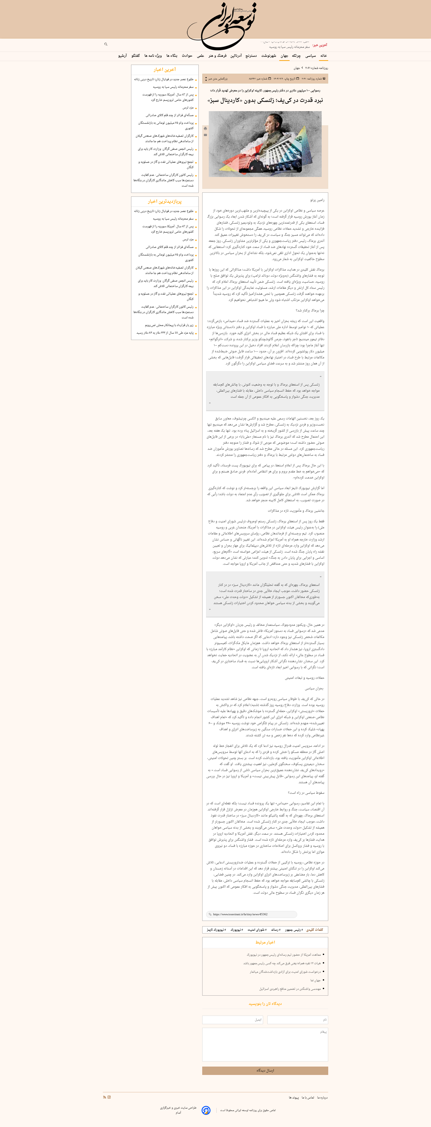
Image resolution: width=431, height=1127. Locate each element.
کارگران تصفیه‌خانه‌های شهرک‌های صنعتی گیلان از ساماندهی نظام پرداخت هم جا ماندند (165, 138)
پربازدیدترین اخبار (165, 202)
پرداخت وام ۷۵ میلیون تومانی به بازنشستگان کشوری (166, 125)
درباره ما (322, 1098)
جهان (284, 56)
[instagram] (108, 1097)
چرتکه (297, 56)
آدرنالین (236, 56)
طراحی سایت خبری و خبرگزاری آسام (178, 1110)
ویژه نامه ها (153, 56)
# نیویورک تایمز (216, 930)
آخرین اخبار (165, 70)
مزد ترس (188, 107)
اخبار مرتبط (265, 942)
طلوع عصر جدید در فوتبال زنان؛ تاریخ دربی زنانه (164, 79)
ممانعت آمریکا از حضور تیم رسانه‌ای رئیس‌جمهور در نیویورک (284, 955)
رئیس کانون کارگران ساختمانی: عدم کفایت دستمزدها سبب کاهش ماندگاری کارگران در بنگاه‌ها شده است (163, 180)
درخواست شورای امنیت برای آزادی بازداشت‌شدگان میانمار (285, 972)
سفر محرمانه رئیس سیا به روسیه (289, 45)
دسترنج (251, 56)
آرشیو (123, 56)
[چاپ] (205, 129)
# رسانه (276, 930)
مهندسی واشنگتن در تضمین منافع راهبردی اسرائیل (290, 989)
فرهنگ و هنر (218, 56)
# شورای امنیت (257, 930)
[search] (110, 45)
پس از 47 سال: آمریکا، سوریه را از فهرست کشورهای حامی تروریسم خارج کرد (168, 97)
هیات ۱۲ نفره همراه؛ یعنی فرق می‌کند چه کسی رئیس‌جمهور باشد (282, 963)
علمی (201, 56)
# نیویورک (237, 930)
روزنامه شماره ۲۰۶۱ (316, 68)
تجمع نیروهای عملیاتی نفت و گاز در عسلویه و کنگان (166, 164)
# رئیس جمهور (294, 930)
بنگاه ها (172, 56)
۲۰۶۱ (311, 78)
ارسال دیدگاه (265, 1071)
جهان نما (315, 980)
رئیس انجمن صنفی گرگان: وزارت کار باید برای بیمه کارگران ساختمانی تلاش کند (166, 151)
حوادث (187, 56)
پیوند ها (294, 1098)
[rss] (104, 1097)
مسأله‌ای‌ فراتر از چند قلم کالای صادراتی (170, 115)
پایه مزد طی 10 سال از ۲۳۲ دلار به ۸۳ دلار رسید (165, 333)
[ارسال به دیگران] (205, 135)
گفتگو (136, 56)
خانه (323, 56)
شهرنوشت (269, 56)
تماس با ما (308, 1098)
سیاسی (311, 56)
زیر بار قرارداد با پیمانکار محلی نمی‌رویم (169, 325)
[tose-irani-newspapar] (222, 26)
